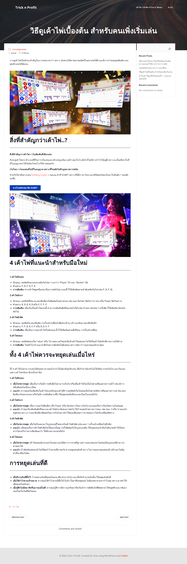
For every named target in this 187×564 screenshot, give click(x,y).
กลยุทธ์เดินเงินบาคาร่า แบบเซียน (153, 68)
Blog (170, 7)
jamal (13, 53)
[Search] (169, 49)
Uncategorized (19, 49)
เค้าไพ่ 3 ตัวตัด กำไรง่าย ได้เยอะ (149, 7)
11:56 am (25, 53)
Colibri (124, 555)
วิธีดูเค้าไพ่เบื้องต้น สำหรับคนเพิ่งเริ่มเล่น (155, 72)
